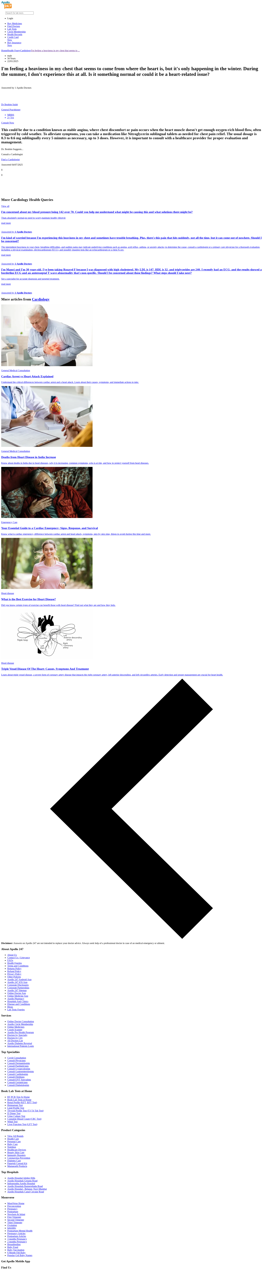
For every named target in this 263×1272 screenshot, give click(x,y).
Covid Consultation (16, 1057)
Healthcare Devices (16, 1149)
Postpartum (12, 1211)
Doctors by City (15, 1038)
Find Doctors (13, 26)
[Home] (6, 8)
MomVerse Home (15, 1203)
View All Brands (15, 1136)
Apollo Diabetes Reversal (19, 1043)
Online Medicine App (17, 996)
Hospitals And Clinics (17, 1001)
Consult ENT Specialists (19, 1079)
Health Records (14, 34)
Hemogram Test (15, 1105)
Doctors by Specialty (17, 1035)
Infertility (11, 1228)
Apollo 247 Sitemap (17, 990)
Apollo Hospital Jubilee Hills (21, 1178)
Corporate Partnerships (18, 987)
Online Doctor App (16, 993)
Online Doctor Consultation (20, 1021)
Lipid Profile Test (15, 1108)
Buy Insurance (14, 44)
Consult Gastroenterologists (20, 1071)
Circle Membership (16, 31)
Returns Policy (14, 968)
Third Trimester (14, 1222)
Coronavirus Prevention (18, 1158)
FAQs (10, 960)
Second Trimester (15, 1219)
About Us (12, 955)
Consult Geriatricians (17, 1082)
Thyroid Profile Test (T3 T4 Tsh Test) (25, 1110)
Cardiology (25, 50)
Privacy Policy (14, 974)
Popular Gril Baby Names (19, 1255)
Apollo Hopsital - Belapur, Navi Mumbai (27, 1189)
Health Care (13, 1138)
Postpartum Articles (16, 1236)
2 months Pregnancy (17, 1241)
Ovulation (12, 1225)
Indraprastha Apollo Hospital (21, 1183)
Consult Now (7, 122)
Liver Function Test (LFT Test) (22, 1124)
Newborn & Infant (16, 1214)
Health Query (13, 50)
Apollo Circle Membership (20, 1024)
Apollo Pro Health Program (20, 1032)
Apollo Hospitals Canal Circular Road (25, 1191)
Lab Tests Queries (16, 1009)
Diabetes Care (14, 1160)
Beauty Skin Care (15, 1152)
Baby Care (12, 1144)
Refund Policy (14, 971)
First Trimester (14, 1217)
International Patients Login (20, 1046)
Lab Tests (12, 29)
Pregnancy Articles (16, 1233)
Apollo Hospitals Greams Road (22, 1180)
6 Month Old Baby (16, 1252)
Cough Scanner (14, 1029)
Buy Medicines (14, 23)
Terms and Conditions (17, 966)
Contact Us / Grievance (18, 957)
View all (5, 206)
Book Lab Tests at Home (19, 1099)
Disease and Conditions (18, 1004)
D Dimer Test (13, 1113)
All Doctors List (15, 1040)
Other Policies (14, 976)
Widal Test (12, 1121)
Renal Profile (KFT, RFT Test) (22, 1102)
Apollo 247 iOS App (17, 982)
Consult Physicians (16, 1060)
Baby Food (12, 1247)
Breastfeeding (14, 1244)
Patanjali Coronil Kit (17, 1163)
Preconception (14, 1206)
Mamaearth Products (17, 1166)
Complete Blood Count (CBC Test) (24, 1119)
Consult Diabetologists (18, 1085)
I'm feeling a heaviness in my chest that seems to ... (55, 50)
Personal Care (14, 1141)
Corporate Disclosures (18, 985)
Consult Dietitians (16, 1077)
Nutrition (11, 1147)
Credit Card (13, 38)
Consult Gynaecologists (18, 1068)
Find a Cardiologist (10, 159)
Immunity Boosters (16, 1155)
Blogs (10, 1007)
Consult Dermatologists (18, 1063)
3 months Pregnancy (17, 1239)
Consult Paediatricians (18, 1066)
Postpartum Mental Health (19, 1230)
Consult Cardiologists (17, 1074)
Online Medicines (15, 1027)
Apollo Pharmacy (15, 998)
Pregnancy (12, 1209)
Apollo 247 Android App (19, 979)
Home (4, 50)
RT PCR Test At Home (18, 1097)
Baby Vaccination (15, 1250)
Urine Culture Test (16, 1116)
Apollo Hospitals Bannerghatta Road (25, 1186)
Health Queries (14, 963)
